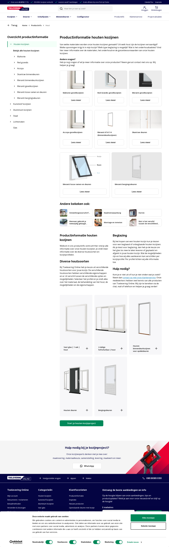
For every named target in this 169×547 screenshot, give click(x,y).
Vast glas (41, 507)
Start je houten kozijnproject (81, 423)
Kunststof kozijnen (45, 500)
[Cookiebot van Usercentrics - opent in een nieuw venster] (16, 542)
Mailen (88, 478)
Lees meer (76, 100)
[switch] (72, 542)
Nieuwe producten (76, 504)
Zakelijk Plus (149, 2)
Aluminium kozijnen (46, 504)
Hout (48, 25)
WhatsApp (89, 466)
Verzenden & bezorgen (16, 507)
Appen (73, 478)
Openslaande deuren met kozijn (82, 507)
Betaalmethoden (14, 504)
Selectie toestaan (148, 526)
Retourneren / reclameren (17, 500)
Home (24, 25)
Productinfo (36, 25)
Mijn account (12, 496)
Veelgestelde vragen (52, 478)
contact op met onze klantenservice (139, 277)
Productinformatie (76, 496)
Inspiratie (158, 2)
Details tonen (133, 542)
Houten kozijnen (44, 496)
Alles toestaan (148, 518)
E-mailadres (107, 507)
